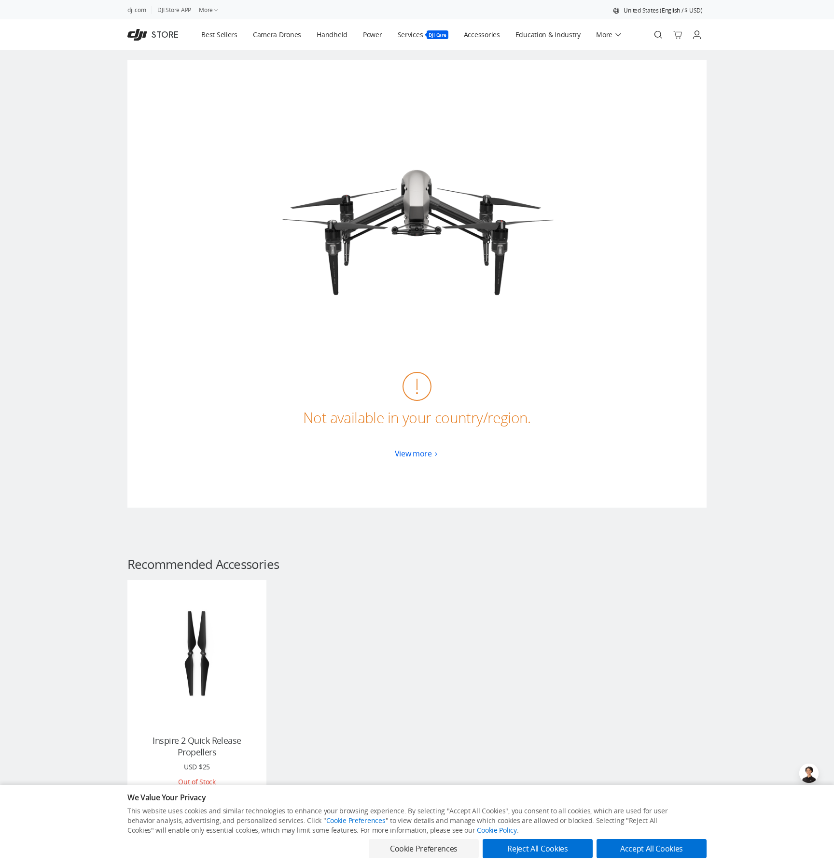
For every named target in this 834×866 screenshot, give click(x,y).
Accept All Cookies (651, 848)
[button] (658, 10)
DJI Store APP (174, 10)
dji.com (136, 10)
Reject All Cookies (537, 848)
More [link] (206, 10)
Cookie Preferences (356, 820)
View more (413, 453)
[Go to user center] (697, 34)
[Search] (658, 34)
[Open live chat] (809, 773)
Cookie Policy (496, 830)
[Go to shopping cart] (677, 34)
